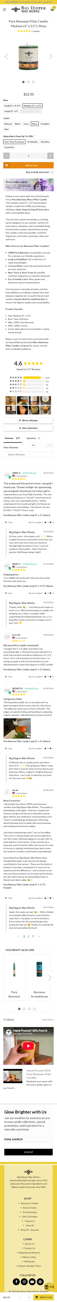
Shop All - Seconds (30, 1229)
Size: (5, 100)
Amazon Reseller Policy (29, 1266)
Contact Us (29, 1248)
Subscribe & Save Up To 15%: (19, 136)
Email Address (13, 1139)
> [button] (39, 936)
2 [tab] (28, 82)
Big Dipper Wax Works (28, 1291)
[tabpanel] (28, 56)
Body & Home (29, 1207)
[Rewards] (49, 1287)
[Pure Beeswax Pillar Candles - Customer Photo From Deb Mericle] (11, 400)
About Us (29, 1243)
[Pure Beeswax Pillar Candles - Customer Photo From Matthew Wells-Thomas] (34, 410)
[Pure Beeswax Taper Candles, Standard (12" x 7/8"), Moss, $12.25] (14, 968)
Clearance (30, 1221)
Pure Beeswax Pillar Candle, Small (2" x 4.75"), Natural (28, 586)
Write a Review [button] (30, 420)
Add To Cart (46, 1297)
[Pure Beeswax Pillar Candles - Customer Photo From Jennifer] (34, 400)
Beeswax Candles (29, 1203)
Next (50, 56)
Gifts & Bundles (30, 1216)
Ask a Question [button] (30, 428)
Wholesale (29, 1261)
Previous (6, 56)
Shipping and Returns (29, 1252)
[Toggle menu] (4, 9)
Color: (6, 118)
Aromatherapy (30, 1212)
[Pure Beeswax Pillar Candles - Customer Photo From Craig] (45, 410)
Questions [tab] (31, 438)
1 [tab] (23, 82)
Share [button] (10, 522)
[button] (46, 522)
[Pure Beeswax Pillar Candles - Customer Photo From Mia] (22, 410)
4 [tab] (34, 1009)
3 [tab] (33, 82)
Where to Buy (29, 1257)
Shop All (30, 1225)
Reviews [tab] (9, 438)
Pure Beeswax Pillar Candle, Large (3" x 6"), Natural (26, 515)
